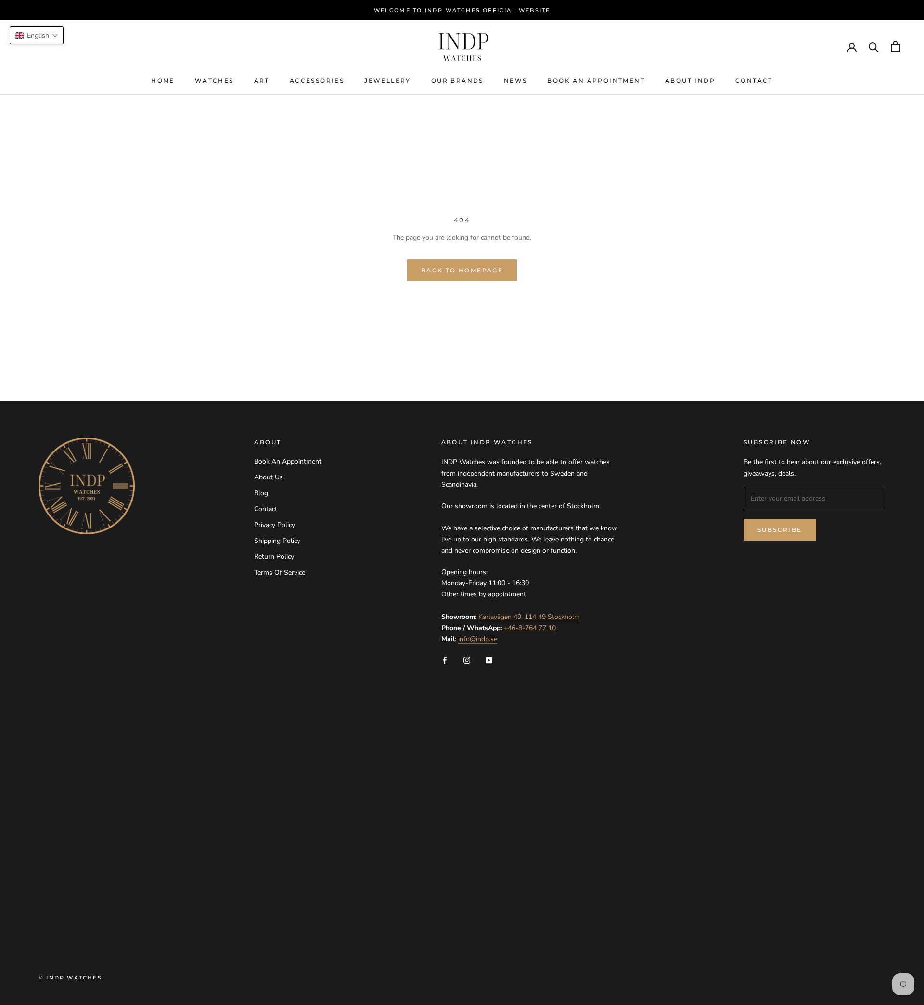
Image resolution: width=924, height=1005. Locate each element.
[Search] (874, 46)
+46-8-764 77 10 (530, 627)
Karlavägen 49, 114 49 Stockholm (529, 616)
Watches (214, 80)
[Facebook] (444, 659)
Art (262, 80)
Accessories (317, 80)
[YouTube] (489, 659)
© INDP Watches (70, 977)
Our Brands (457, 80)
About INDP (690, 80)
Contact (754, 80)
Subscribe (779, 529)
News (515, 80)
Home (163, 80)
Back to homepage (462, 270)
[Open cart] (895, 46)
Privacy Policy (274, 524)
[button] (36, 35)
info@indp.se (477, 639)
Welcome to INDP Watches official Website (462, 10)
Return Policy (274, 556)
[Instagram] (466, 659)
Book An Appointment (596, 80)
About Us (268, 477)
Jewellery (387, 80)
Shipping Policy (277, 540)
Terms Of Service (279, 572)
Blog (261, 493)
